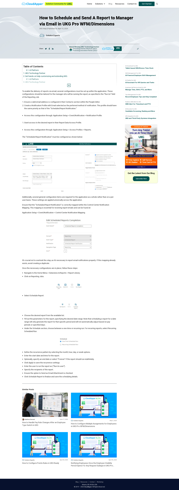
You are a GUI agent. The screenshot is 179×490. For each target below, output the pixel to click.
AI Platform (34, 70)
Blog (77, 482)
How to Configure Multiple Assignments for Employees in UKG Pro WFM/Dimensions (94, 425)
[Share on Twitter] (46, 49)
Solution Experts (53, 35)
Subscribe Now (141, 178)
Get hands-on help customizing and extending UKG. (46, 76)
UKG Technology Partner (35, 73)
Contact (92, 482)
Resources (84, 482)
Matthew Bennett (30, 419)
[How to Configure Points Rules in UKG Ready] (45, 444)
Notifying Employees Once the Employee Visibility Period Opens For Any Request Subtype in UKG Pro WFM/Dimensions (92, 464)
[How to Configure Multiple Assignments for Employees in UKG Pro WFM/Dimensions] (94, 405)
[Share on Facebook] (49, 49)
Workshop (100, 482)
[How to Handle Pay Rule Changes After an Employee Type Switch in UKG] (45, 405)
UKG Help (42, 28)
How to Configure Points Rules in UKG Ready (40, 463)
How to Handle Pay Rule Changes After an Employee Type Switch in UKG (43, 423)
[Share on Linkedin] (52, 49)
